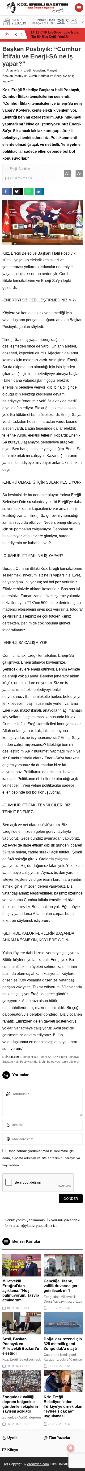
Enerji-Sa (45, 1057)
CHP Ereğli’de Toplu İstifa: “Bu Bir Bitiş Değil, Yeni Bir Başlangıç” (55, 36)
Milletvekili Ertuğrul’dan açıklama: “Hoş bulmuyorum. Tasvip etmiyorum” (20, 1290)
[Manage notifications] (70, 1448)
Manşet (52, 70)
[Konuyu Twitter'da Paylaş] (18, 191)
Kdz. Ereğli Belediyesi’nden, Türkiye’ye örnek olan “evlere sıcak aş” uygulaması (63, 1406)
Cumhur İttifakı (29, 1057)
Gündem (39, 70)
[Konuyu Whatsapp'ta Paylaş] (29, 191)
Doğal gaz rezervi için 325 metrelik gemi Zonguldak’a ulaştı (63, 1344)
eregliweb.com (38, 1464)
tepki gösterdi (70, 1061)
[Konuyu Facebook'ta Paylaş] (7, 191)
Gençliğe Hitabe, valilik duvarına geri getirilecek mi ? (61, 1286)
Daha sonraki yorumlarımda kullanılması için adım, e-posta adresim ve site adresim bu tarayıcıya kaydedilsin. (41, 1158)
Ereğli (27, 70)
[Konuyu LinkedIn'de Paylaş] (39, 191)
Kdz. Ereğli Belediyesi (46, 1061)
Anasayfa (12, 70)
